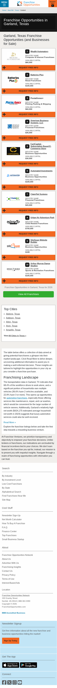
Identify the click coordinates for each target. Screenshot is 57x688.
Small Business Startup (13, 539)
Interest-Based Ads (11, 583)
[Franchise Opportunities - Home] (28, 3)
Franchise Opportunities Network (17, 555)
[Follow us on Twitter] (9, 683)
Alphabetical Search (11, 492)
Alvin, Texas (11, 326)
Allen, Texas (11, 322)
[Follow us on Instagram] (15, 683)
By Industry (7, 476)
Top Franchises (9, 535)
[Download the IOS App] (11, 665)
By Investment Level (11, 480)
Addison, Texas (13, 318)
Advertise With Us (10, 563)
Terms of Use (8, 579)
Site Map (6, 500)
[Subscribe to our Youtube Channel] (20, 683)
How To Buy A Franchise (13, 523)
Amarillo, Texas (13, 330)
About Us (6, 559)
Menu (4, 2)
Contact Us (7, 571)
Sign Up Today (10, 641)
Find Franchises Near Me (14, 496)
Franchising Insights (11, 567)
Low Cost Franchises (12, 484)
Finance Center (9, 531)
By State (6, 488)
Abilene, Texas (13, 314)
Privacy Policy (8, 575)
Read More (9, 422)
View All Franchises (28, 294)
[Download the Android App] (28, 665)
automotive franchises (16, 398)
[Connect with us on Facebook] (4, 683)
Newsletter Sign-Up (11, 515)
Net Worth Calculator (12, 519)
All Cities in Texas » (17, 336)
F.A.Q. (5, 527)
